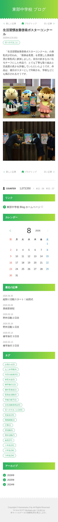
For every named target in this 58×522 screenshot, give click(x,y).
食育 (8, 440)
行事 (8, 425)
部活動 (9, 430)
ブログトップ (31, 23)
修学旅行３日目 (11, 336)
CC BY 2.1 (41, 510)
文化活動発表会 (12, 405)
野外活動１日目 (11, 327)
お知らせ (10, 364)
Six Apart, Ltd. (31, 510)
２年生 (9, 450)
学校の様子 (11, 400)
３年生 (9, 455)
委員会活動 (11, 395)
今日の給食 (11, 374)
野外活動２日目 (11, 317)
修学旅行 (10, 385)
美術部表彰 (9, 308)
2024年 (11, 484)
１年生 (9, 445)
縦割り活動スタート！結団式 (18, 299)
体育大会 (10, 380)
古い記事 (48, 23)
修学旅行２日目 (11, 345)
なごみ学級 (11, 369)
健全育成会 (11, 390)
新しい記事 (11, 23)
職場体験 (10, 420)
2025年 (11, 480)
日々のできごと (11, 42)
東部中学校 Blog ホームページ (23, 207)
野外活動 (10, 435)
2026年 (11, 475)
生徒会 (9, 415)
